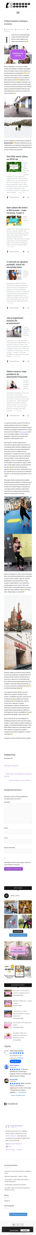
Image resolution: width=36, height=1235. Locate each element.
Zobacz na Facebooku (10, 1149)
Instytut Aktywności (16, 1143)
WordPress (24, 1232)
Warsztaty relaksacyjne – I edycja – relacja (16, 1176)
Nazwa (6, 828)
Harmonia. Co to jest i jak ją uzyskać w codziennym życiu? (18, 1172)
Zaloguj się (7, 1200)
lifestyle (15, 765)
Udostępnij (19, 1149)
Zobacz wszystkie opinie (18, 1095)
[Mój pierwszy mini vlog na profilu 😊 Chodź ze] (11, 921)
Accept (25, 1230)
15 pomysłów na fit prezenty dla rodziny (15, 1184)
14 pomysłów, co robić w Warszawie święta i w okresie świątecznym (17, 1180)
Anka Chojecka (14, 1065)
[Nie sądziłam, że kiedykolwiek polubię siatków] (11, 907)
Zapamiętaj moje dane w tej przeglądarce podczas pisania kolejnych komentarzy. (17, 863)
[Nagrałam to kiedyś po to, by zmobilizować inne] (25, 921)
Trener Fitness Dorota (16, 1125)
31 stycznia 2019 (20, 29)
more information (14, 1230)
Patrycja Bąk (14, 1079)
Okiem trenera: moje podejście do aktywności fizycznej (18, 775)
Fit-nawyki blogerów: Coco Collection (20, 780)
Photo (10, 1147)
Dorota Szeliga (9, 29)
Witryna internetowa (9, 848)
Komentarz (7, 802)
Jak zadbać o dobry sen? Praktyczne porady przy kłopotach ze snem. (17, 1189)
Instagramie (24, 432)
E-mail (6, 838)
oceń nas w (14, 1061)
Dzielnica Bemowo (11, 1136)
